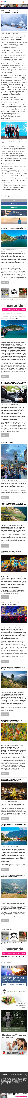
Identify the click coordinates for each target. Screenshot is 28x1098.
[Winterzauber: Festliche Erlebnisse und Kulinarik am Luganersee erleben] (14, 791)
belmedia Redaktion (13, 33)
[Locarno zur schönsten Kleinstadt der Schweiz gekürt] (14, 836)
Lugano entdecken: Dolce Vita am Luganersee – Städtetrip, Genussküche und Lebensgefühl (13, 227)
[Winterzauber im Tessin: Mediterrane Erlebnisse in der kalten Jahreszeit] (14, 563)
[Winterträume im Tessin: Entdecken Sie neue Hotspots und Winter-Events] (14, 614)
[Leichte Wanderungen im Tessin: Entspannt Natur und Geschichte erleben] (14, 888)
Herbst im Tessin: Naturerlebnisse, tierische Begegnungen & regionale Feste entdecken (13, 668)
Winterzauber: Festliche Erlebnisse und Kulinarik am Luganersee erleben (12, 780)
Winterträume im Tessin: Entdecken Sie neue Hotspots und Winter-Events (13, 603)
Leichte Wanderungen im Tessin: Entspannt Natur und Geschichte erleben (13, 876)
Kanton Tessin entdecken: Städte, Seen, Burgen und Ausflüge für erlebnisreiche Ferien (13, 504)
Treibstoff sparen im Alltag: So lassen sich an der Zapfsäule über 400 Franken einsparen (13, 383)
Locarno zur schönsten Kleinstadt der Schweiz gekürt (14, 825)
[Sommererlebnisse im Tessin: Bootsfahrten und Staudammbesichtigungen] (14, 329)
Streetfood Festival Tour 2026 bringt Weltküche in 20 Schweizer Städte (14, 441)
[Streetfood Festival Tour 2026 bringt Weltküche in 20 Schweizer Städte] (14, 461)
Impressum (4, 1074)
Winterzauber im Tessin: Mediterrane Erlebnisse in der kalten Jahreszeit (11, 552)
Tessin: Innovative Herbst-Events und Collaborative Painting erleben (11, 721)
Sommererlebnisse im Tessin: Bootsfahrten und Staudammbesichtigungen (13, 317)
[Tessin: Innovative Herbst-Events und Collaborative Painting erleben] (14, 732)
